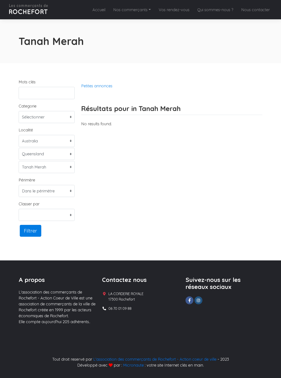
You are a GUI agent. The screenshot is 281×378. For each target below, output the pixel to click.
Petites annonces (96, 85)
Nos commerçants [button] (130, 9)
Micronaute (133, 365)
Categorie (27, 106)
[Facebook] (189, 300)
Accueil (98, 9)
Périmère (27, 180)
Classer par (29, 203)
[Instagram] (198, 300)
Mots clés (27, 81)
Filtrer (30, 231)
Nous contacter (255, 9)
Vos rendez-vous (174, 9)
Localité (26, 130)
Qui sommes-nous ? (215, 9)
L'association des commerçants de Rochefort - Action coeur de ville (154, 359)
